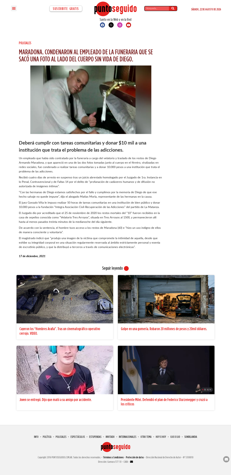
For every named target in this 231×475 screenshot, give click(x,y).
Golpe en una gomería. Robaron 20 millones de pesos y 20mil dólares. (164, 329)
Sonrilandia (190, 436)
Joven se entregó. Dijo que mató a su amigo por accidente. (55, 399)
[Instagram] (119, 24)
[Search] (173, 8)
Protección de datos (135, 457)
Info (36, 436)
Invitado (110, 436)
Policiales (25, 43)
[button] (14, 8)
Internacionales (127, 436)
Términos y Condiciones (113, 457)
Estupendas (95, 436)
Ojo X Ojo (175, 436)
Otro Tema (145, 436)
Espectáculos (78, 436)
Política (47, 436)
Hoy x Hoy (161, 436)
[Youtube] (128, 24)
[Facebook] (102, 24)
